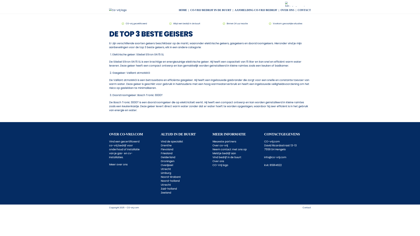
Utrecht (166, 169)
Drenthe (166, 145)
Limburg (166, 173)
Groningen (167, 161)
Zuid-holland (169, 189)
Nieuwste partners (224, 141)
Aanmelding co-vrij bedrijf (256, 10)
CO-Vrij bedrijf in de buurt (210, 10)
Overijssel (167, 165)
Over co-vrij (220, 145)
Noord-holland (170, 181)
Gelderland (168, 157)
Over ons (287, 10)
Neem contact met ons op (229, 149)
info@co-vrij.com (275, 157)
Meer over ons (118, 164)
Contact (304, 10)
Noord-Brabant (171, 177)
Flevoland (167, 149)
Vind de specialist (172, 141)
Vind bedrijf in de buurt (226, 157)
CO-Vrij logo (220, 165)
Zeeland (166, 193)
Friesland (166, 153)
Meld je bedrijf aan (224, 153)
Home (183, 10)
